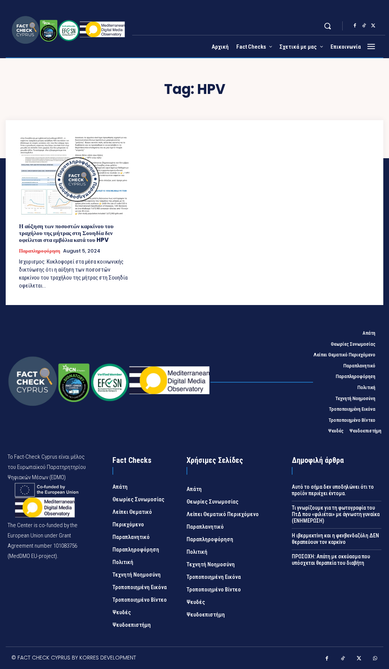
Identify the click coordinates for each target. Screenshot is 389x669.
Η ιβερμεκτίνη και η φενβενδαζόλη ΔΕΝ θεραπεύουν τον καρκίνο (335, 538)
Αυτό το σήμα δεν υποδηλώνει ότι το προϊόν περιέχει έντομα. (333, 490)
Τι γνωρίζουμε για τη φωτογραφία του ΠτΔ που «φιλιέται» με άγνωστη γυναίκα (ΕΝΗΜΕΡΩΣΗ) (336, 514)
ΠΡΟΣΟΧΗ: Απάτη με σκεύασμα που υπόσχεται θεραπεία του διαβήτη (331, 559)
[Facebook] (354, 25)
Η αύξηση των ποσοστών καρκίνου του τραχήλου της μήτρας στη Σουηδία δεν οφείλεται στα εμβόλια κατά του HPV (66, 233)
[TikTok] (363, 25)
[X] (373, 25)
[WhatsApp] (375, 659)
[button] (327, 26)
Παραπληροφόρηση (39, 251)
